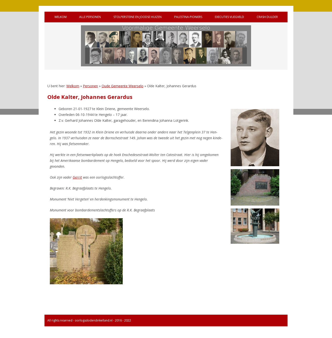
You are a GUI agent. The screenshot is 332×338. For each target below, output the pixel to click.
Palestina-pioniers (188, 17)
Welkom (60, 17)
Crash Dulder (267, 17)
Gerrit (77, 177)
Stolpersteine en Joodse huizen (138, 17)
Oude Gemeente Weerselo (122, 86)
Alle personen (90, 17)
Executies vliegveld (229, 17)
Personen (90, 86)
